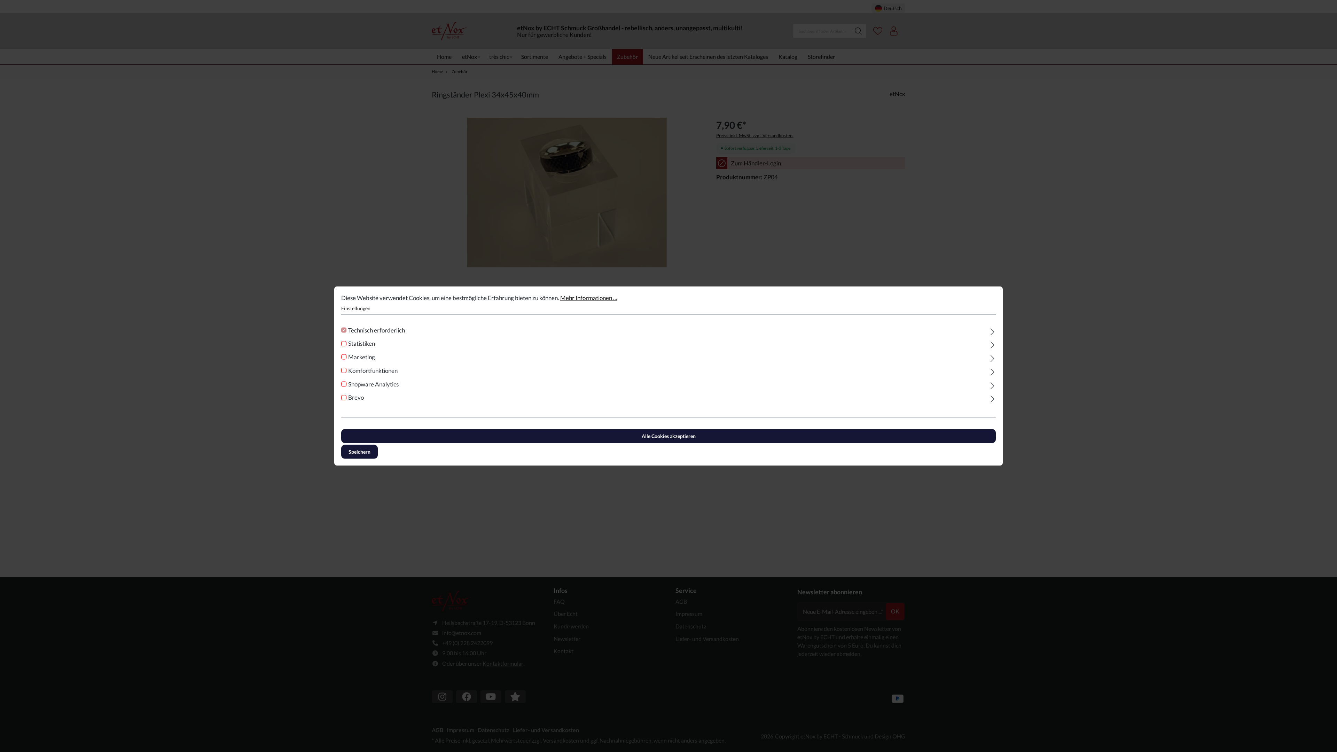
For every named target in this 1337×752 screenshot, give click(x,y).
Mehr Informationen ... (588, 297)
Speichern (359, 452)
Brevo (356, 397)
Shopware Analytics (373, 383)
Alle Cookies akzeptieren (669, 436)
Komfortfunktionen (373, 370)
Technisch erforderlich (376, 330)
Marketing (361, 357)
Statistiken (361, 343)
